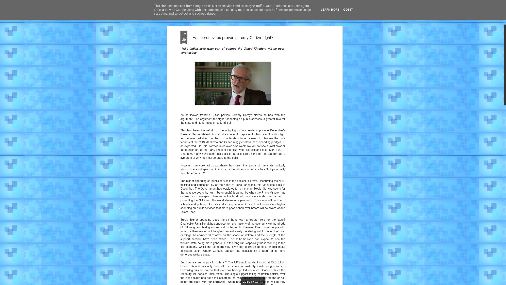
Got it (348, 9)
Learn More (330, 9)
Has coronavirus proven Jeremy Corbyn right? (233, 37)
